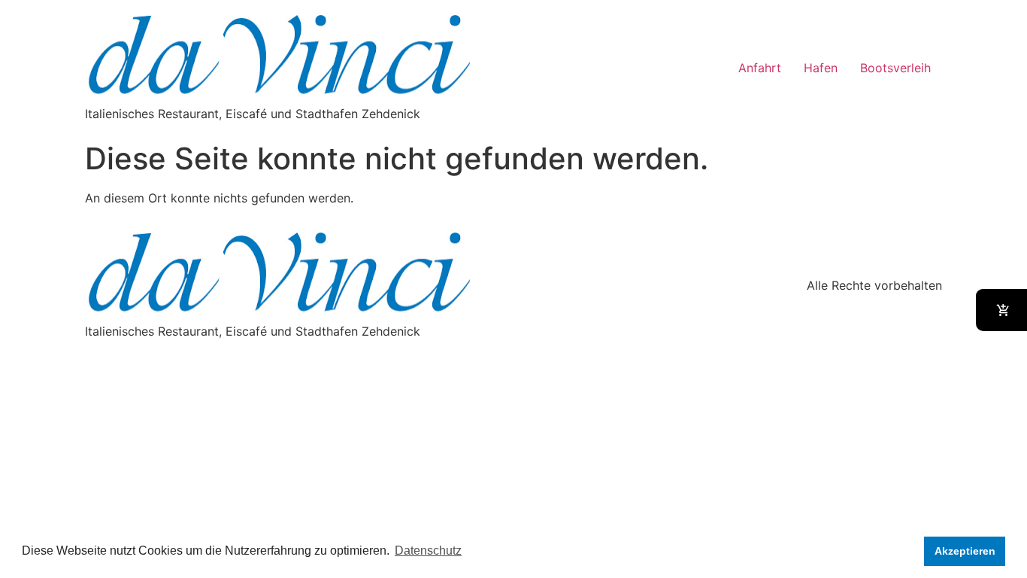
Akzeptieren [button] (965, 551)
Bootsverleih (895, 67)
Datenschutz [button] (428, 550)
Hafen (821, 67)
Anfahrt (759, 67)
